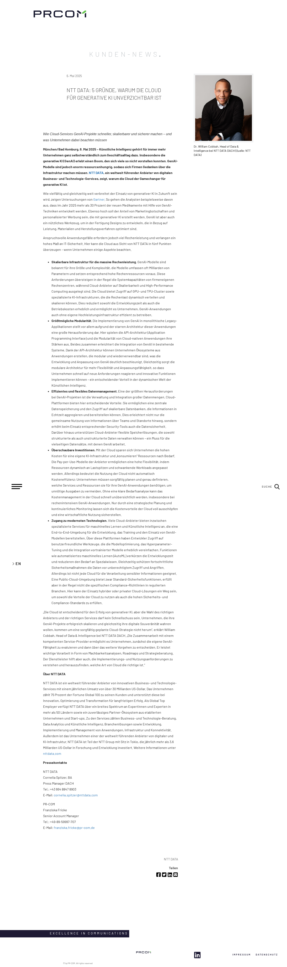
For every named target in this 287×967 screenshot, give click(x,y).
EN (18, 563)
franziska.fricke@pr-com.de (74, 828)
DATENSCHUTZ (267, 954)
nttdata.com (52, 753)
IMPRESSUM (241, 954)
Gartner (98, 199)
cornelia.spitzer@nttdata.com (76, 795)
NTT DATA (96, 173)
